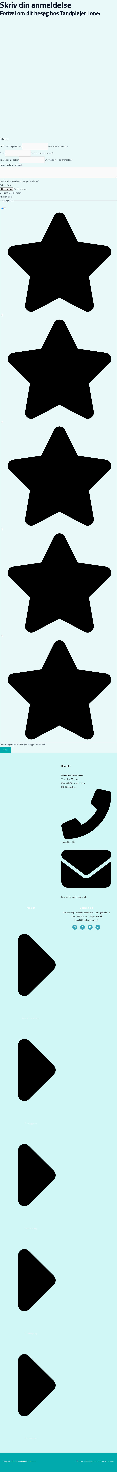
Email (2, 153)
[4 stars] (58, 632)
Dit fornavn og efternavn (11, 146)
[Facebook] (90, 927)
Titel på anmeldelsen (9, 159)
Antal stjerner (6, 196)
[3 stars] (58, 525)
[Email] (74, 927)
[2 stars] (58, 418)
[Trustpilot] (97, 927)
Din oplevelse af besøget (11, 165)
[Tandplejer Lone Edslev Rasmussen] (13, 12)
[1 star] (58, 311)
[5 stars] (58, 739)
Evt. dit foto (5, 185)
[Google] (82, 927)
